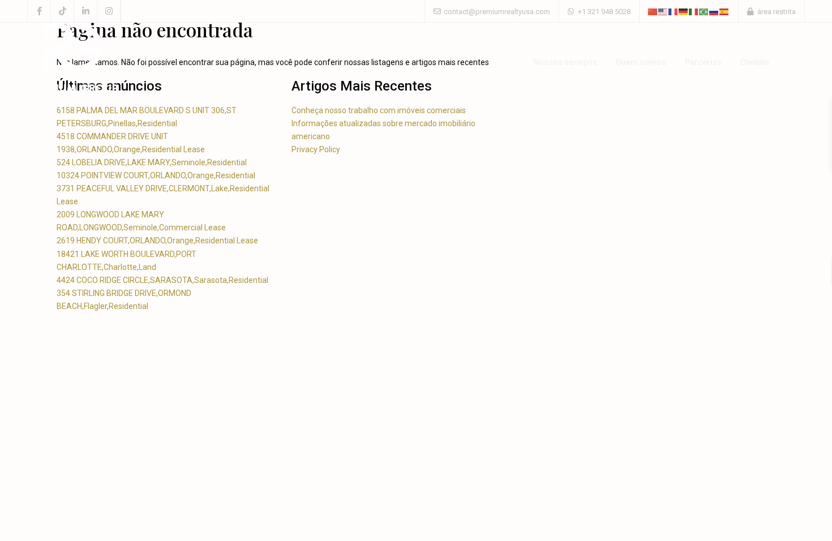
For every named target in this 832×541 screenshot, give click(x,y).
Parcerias (703, 62)
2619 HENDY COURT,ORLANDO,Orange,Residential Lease (157, 240)
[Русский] (714, 11)
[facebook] (39, 11)
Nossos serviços (565, 62)
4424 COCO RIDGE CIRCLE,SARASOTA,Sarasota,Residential (162, 280)
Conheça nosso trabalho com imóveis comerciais (378, 110)
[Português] (704, 11)
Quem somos (641, 62)
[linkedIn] (85, 11)
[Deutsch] (684, 11)
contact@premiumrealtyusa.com (497, 11)
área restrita (776, 11)
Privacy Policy (315, 149)
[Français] (673, 11)
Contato (754, 62)
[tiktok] (62, 11)
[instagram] (109, 11)
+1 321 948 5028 (604, 11)
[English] (663, 11)
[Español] (724, 11)
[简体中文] (653, 11)
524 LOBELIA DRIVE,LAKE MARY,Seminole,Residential (152, 162)
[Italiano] (694, 11)
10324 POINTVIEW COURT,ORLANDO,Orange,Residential (156, 175)
